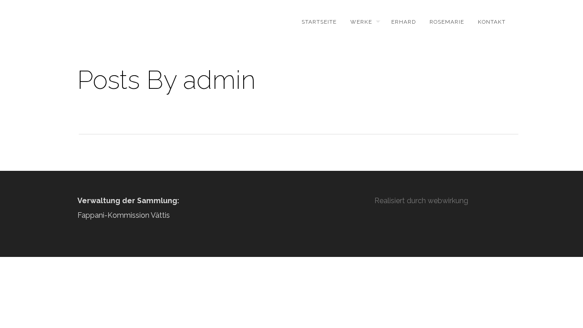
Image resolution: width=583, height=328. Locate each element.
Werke (361, 22)
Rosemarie (447, 22)
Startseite (319, 22)
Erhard (403, 22)
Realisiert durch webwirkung (421, 200)
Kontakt (492, 22)
